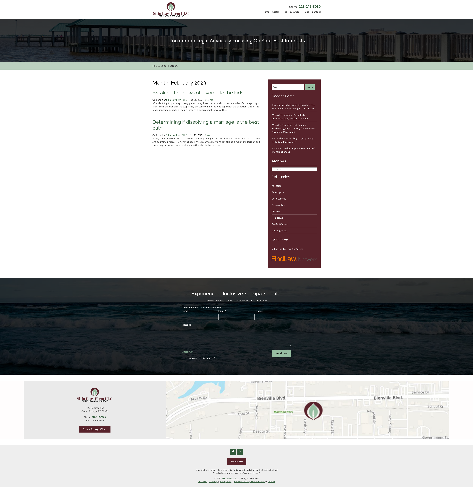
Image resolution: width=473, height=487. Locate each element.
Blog (306, 11)
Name (185, 310)
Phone (259, 310)
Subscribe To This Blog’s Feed (287, 248)
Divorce (209, 99)
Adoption (276, 185)
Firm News (277, 217)
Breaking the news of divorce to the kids (197, 93)
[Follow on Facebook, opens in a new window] (233, 452)
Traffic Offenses (280, 224)
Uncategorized (279, 230)
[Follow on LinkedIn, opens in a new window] (240, 452)
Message (186, 324)
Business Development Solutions (249, 481)
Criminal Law (278, 205)
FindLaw (271, 481)
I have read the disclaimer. (200, 358)
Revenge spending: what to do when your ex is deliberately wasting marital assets (293, 107)
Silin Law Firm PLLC (176, 99)
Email (222, 310)
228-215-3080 (310, 6)
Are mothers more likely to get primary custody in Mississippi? (292, 140)
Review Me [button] (236, 461)
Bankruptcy (278, 192)
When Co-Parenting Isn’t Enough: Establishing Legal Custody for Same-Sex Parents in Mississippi (293, 128)
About (275, 11)
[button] (470, 469)
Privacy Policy (226, 481)
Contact (316, 11)
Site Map (213, 481)
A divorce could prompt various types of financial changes (293, 150)
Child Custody (279, 198)
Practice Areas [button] (291, 11)
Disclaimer (187, 351)
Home (266, 11)
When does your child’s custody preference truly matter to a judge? (290, 116)
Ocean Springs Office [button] (95, 429)
